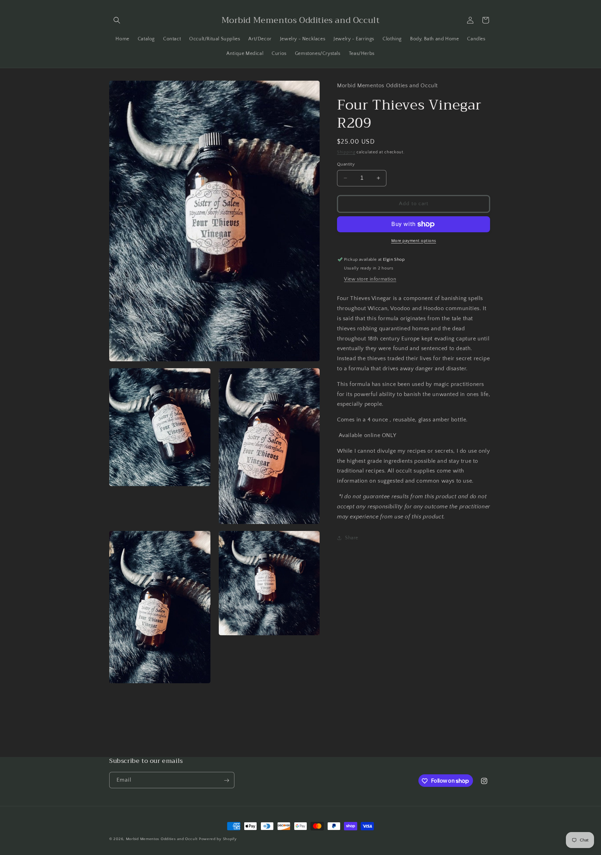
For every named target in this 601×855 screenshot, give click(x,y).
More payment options (413, 241)
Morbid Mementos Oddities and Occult (162, 839)
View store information (370, 279)
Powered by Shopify (218, 839)
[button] (117, 20)
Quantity (346, 164)
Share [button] (351, 538)
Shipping (346, 152)
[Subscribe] (226, 780)
